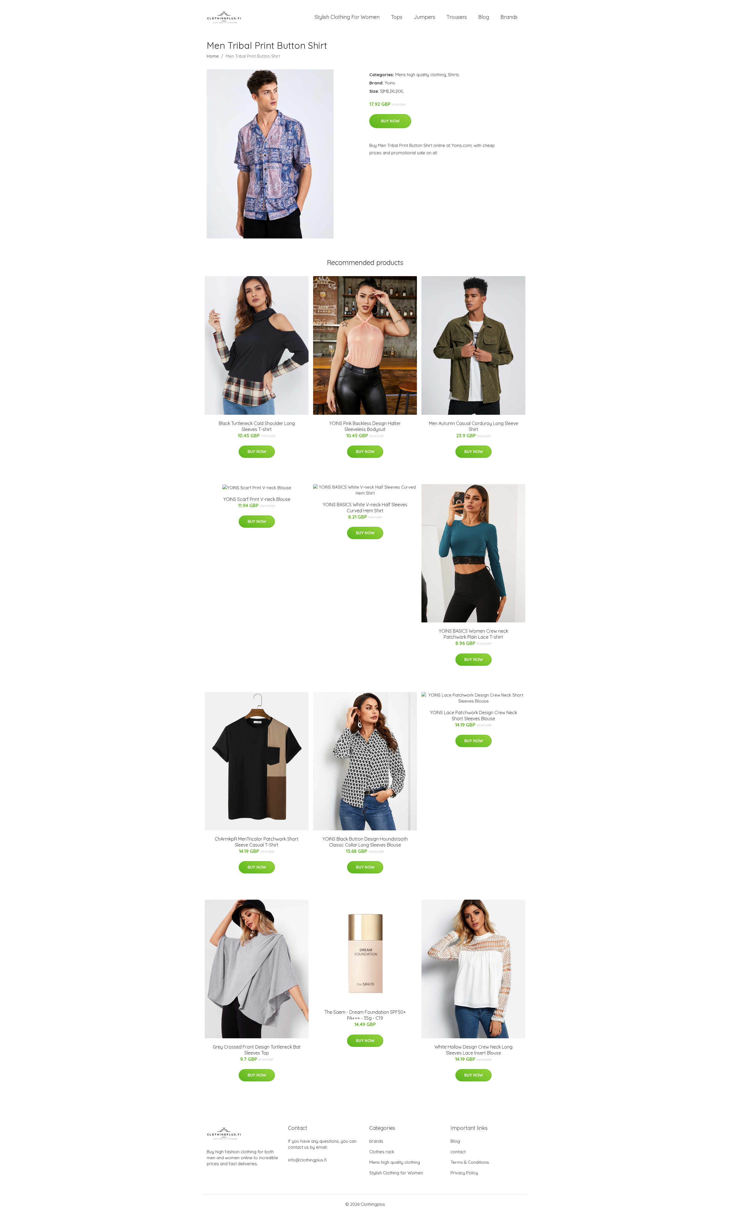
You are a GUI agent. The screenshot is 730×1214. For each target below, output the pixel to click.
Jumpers (424, 17)
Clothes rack (381, 1151)
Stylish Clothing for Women (396, 1172)
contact (458, 1151)
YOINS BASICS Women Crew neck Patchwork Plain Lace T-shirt (473, 634)
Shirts (453, 74)
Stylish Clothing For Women (347, 17)
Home (213, 56)
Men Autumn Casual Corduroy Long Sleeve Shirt (473, 426)
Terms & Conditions (470, 1162)
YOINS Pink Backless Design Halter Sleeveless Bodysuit (365, 426)
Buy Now (390, 121)
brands (376, 1141)
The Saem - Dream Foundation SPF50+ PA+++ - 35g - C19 (365, 1015)
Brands (509, 17)
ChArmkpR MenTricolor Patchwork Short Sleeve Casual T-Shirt (257, 842)
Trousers (457, 17)
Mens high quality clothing (420, 74)
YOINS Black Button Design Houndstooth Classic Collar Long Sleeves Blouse (365, 842)
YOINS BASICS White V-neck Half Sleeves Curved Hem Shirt (365, 507)
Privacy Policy (464, 1172)
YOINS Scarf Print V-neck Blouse (256, 499)
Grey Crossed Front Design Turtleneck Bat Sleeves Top (257, 1050)
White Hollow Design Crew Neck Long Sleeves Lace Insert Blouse (473, 1050)
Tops (396, 17)
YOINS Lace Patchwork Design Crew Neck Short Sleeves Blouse (473, 715)
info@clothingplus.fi (307, 1160)
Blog (483, 17)
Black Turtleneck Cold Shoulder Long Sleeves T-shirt (257, 426)
